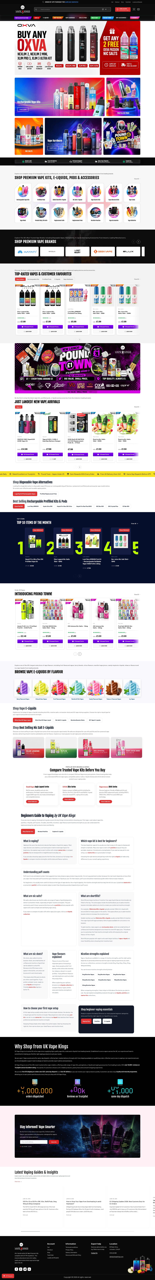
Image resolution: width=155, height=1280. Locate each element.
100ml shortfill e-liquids (96, 909)
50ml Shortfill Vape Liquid (43, 720)
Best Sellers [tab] (20, 279)
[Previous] (133, 242)
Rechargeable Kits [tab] (33, 279)
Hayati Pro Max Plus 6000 (84, 506)
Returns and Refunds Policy (73, 1255)
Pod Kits (97, 1021)
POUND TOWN (107, 18)
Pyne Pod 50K (19, 506)
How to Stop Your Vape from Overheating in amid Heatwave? (83, 1202)
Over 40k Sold (38, 530)
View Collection (32, 801)
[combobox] (68, 9)
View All (136, 179)
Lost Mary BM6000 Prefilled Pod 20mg (75, 312)
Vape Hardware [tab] (68, 279)
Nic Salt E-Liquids (60, 720)
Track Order (50, 1255)
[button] (138, 9)
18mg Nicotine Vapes (120, 980)
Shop (48, 1252)
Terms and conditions (72, 1247)
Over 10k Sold (124, 530)
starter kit (127, 882)
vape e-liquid (123, 938)
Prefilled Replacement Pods (48, 494)
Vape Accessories (121, 18)
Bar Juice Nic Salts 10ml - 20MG (124, 312)
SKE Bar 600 (100, 506)
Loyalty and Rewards (53, 1258)
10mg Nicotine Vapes (88, 980)
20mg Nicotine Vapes (88, 985)
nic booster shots (107, 927)
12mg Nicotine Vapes (104, 980)
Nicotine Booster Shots (78, 720)
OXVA (65, 787)
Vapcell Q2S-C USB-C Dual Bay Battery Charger (52, 440)
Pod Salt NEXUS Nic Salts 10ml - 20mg (125, 627)
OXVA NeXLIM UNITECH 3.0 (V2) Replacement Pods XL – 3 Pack (76, 440)
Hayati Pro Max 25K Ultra (64, 506)
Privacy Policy (69, 1250)
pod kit (34, 885)
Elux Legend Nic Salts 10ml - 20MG (49, 312)
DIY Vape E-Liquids (94, 720)
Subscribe (54, 1142)
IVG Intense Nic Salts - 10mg (78, 626)
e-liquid (117, 856)
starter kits (61, 850)
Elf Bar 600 (126, 506)
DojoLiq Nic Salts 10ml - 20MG (99, 440)
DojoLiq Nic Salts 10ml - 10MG (124, 440)
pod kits (26, 852)
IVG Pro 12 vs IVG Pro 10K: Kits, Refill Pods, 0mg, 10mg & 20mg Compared (40, 1202)
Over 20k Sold (66, 530)
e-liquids (29, 984)
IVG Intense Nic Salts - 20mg (98, 627)
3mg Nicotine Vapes (104, 974)
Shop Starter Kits (28, 831)
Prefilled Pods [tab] (46, 279)
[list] (77, 1088)
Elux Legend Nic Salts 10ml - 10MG (23, 312)
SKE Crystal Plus (113, 506)
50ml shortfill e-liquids (103, 918)
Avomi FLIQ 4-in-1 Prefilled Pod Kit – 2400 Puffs (27, 627)
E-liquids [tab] (57, 279)
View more (17, 1181)
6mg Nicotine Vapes (119, 974)
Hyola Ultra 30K (47, 506)
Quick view (28, 331)
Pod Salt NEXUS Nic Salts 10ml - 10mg (50, 627)
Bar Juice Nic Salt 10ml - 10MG (98, 312)
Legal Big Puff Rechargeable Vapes (25, 494)
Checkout (50, 1250)
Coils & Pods (83, 18)
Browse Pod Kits (43, 831)
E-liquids (46, 18)
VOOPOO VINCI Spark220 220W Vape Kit (26, 440)
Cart (48, 1247)
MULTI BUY (95, 18)
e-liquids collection (66, 985)
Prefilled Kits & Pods (21, 18)
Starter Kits (86, 1021)
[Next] (138, 242)
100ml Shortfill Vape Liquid (23, 720)
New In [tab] (19, 407)
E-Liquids (107, 1021)
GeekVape (30, 787)
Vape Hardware (70, 18)
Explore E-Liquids (57, 831)
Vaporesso (103, 787)
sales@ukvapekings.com (116, 1256)
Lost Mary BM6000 (33, 506)
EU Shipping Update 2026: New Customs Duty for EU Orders (127, 1202)
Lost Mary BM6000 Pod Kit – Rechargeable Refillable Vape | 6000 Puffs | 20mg (92, 561)
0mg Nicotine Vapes (88, 974)
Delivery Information (71, 1252)
